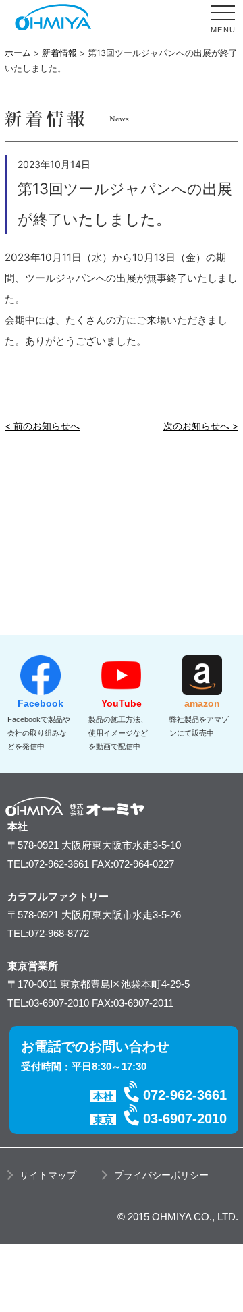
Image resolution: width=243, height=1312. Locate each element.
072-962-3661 (185, 1094)
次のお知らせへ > (200, 425)
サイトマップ (48, 1175)
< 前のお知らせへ (42, 425)
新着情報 (59, 53)
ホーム (18, 53)
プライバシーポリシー (161, 1175)
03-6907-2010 (185, 1118)
